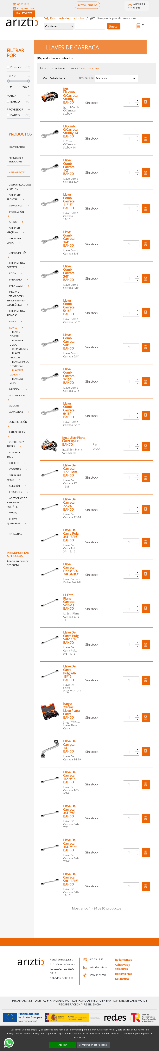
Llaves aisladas (15, 355)
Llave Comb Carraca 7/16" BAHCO (68, 376)
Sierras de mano (14, 477)
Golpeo (14, 463)
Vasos (12, 513)
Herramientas (17, 172)
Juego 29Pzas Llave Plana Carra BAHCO (71, 710)
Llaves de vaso (16, 381)
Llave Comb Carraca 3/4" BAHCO (68, 238)
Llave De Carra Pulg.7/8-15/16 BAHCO (69, 673)
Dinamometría (17, 253)
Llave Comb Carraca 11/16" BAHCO (68, 201)
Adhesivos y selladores (16, 159)
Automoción (17, 395)
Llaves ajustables (13, 521)
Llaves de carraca (16, 372)
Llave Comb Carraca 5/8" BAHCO (68, 341)
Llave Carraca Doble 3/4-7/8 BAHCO (71, 569)
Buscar (114, 26)
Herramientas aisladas (16, 313)
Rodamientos (17, 146)
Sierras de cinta (14, 240)
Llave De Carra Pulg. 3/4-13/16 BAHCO (71, 535)
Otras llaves (20, 349)
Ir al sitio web (24, 13)
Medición (15, 389)
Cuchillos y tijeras (15, 444)
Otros (13, 221)
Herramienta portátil (16, 265)
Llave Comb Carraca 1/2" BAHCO (68, 167)
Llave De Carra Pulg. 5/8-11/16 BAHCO (71, 637)
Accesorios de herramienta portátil (17, 502)
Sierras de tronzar (14, 197)
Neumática (15, 534)
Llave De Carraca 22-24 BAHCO (69, 504)
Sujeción (14, 486)
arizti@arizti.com (26, 8)
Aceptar (63, 1044)
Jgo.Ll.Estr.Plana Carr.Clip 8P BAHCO (73, 441)
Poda (12, 273)
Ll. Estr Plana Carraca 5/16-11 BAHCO (68, 601)
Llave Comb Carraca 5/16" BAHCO (68, 307)
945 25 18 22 (23, 4)
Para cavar (16, 285)
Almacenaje (16, 411)
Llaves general (15, 334)
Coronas (15, 469)
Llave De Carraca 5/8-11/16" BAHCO (70, 879)
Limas (12, 321)
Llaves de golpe (16, 342)
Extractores (17, 432)
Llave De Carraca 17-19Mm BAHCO (70, 470)
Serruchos (15, 205)
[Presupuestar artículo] (146, 102)
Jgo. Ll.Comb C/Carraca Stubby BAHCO (70, 95)
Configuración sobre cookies (93, 1044)
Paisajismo (15, 279)
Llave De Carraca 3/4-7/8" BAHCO (69, 811)
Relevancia (116, 78)
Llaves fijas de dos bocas (19, 364)
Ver (45, 78)
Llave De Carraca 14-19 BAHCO (69, 746)
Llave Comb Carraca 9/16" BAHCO (68, 410)
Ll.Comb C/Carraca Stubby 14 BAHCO (70, 131)
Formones (15, 492)
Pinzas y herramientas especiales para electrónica (16, 298)
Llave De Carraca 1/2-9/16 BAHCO (69, 777)
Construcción (18, 422)
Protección (16, 211)
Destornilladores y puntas (19, 187)
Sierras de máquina (14, 230)
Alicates (14, 405)
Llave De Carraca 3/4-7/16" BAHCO (70, 845)
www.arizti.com (97, 975)
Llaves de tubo (13, 454)
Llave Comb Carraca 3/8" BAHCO (68, 273)
